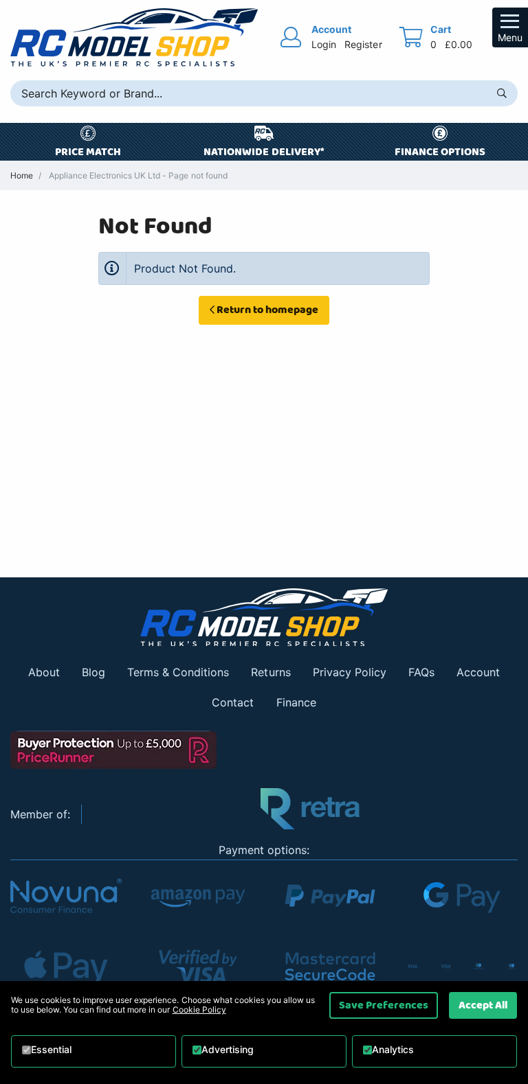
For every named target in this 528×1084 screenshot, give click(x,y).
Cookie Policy (199, 1009)
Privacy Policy (349, 672)
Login (323, 44)
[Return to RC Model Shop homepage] (134, 37)
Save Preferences (383, 1005)
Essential (51, 1049)
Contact (233, 702)
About (44, 672)
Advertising (227, 1049)
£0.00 (458, 44)
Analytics (393, 1049)
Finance (296, 702)
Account (478, 672)
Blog (93, 672)
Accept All (483, 1005)
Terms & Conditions (178, 672)
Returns (270, 672)
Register (363, 44)
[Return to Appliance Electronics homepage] (264, 617)
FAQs (421, 672)
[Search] (502, 93)
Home (21, 175)
